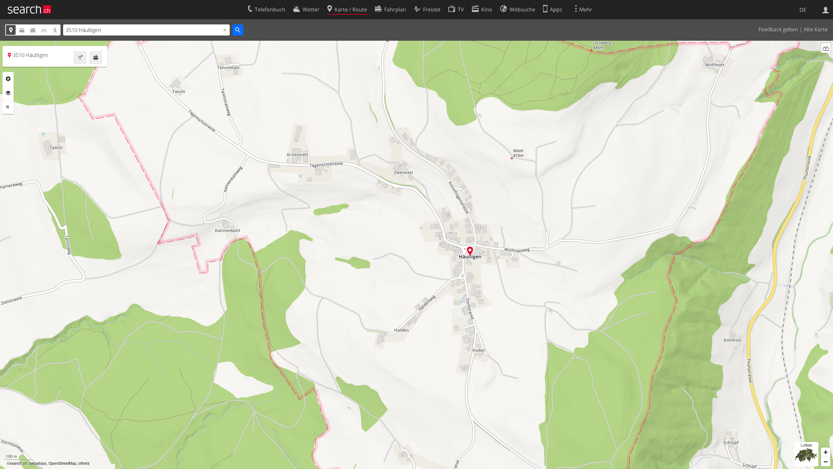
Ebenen (8, 93)
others (83, 463)
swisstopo (38, 463)
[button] (470, 251)
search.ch (18, 463)
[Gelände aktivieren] (825, 48)
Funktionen (8, 107)
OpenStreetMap (62, 463)
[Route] (80, 57)
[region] (416, 255)
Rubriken (8, 79)
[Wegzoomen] (825, 461)
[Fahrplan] (95, 57)
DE (802, 9)
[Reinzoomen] (825, 452)
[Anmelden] (825, 9)
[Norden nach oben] (825, 60)
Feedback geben (778, 29)
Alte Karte (816, 29)
